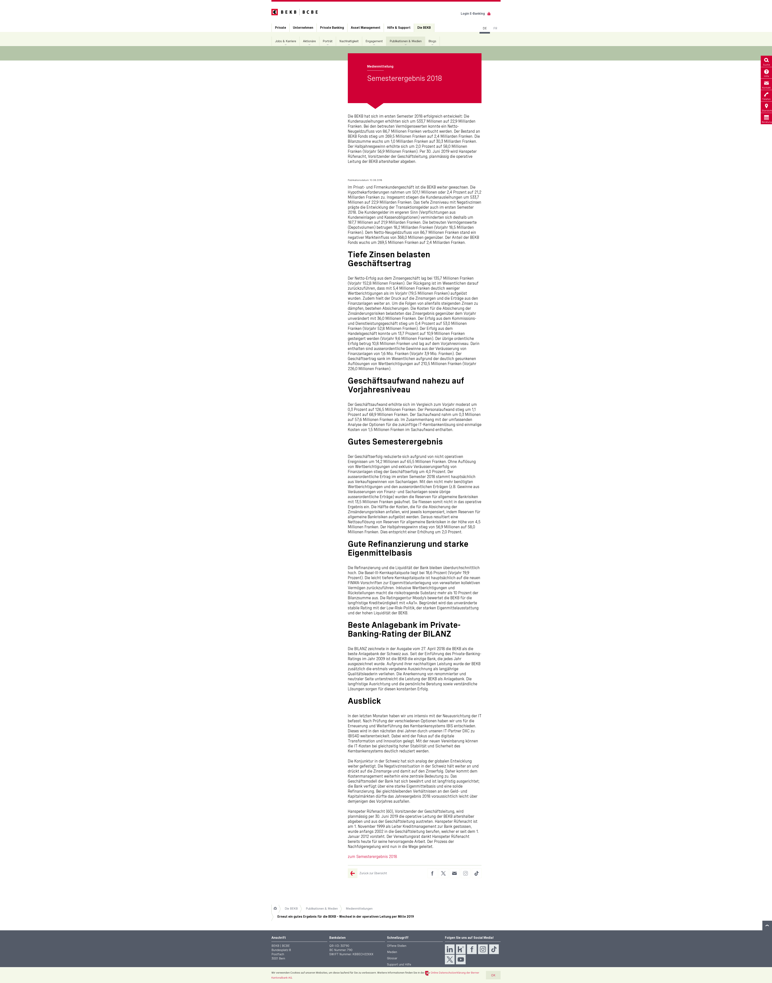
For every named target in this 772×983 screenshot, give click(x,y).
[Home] (275, 909)
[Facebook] (472, 949)
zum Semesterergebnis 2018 (372, 856)
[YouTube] (461, 959)
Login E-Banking (473, 13)
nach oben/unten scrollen (767, 925)
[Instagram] (483, 949)
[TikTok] (494, 949)
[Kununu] (461, 949)
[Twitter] (450, 959)
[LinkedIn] (450, 949)
